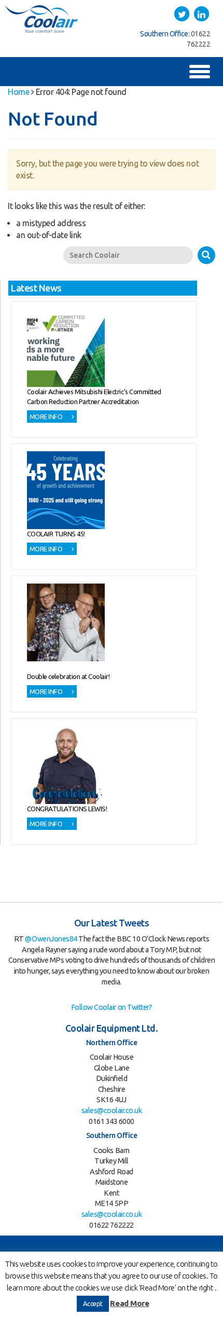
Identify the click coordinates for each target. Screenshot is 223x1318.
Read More (129, 1303)
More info (47, 416)
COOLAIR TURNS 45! (56, 533)
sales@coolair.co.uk (111, 1110)
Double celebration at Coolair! (68, 676)
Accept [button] (93, 1303)
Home (18, 91)
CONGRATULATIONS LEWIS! (67, 808)
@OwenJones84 (51, 939)
